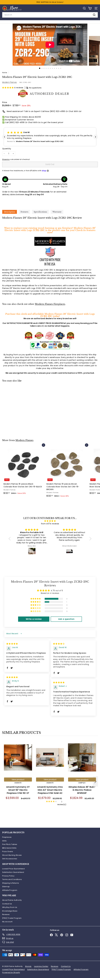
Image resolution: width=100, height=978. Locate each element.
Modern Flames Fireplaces (50, 304)
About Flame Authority (12, 900)
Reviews (6, 914)
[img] (50, 521)
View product (18, 779)
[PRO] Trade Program (12, 918)
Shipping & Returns (10, 883)
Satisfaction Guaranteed (13, 872)
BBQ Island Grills (9, 848)
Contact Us (7, 904)
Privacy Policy (8, 876)
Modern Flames (9, 82)
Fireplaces (7, 837)
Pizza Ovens (7, 851)
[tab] (9, 212)
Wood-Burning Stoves (12, 855)
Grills (4, 841)
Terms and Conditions (12, 879)
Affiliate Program (9, 890)
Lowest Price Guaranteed (13, 868)
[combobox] (50, 15)
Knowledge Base (9, 911)
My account (7, 921)
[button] (8, 87)
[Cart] (90, 8)
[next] (95, 781)
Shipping (6, 159)
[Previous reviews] (4, 137)
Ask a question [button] (66, 619)
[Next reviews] (95, 137)
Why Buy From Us (9, 907)
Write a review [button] (34, 619)
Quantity (6, 148)
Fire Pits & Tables (9, 844)
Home (4, 73)
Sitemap (6, 886)
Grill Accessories (9, 858)
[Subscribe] (72, 959)
